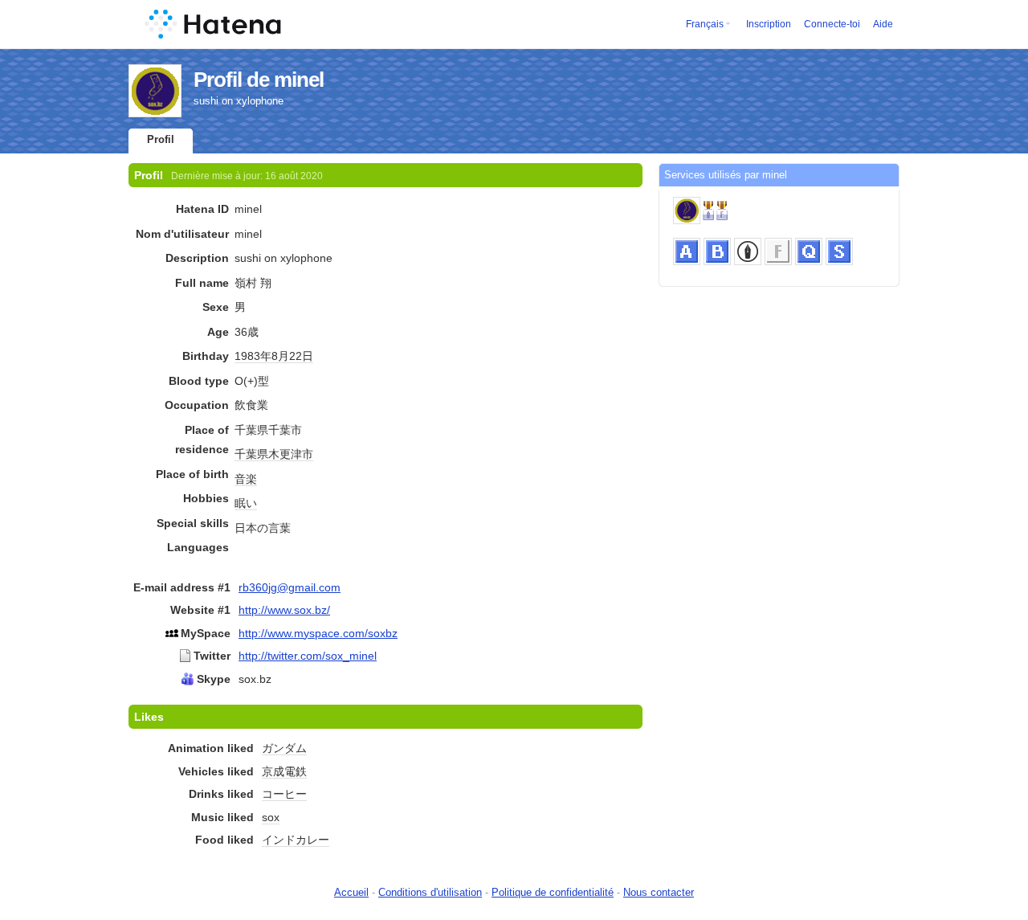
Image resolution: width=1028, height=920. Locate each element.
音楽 (246, 478)
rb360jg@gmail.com (290, 587)
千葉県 (251, 454)
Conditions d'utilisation (430, 892)
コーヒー (284, 793)
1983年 (253, 356)
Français (705, 24)
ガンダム (284, 748)
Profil (160, 139)
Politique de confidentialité (553, 892)
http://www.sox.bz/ (284, 609)
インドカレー (295, 839)
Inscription (768, 24)
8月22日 (292, 356)
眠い (246, 503)
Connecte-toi (832, 24)
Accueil (351, 892)
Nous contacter (658, 892)
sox (270, 817)
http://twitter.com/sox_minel (308, 655)
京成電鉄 (284, 771)
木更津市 (290, 454)
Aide (883, 24)
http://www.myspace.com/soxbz (318, 633)
